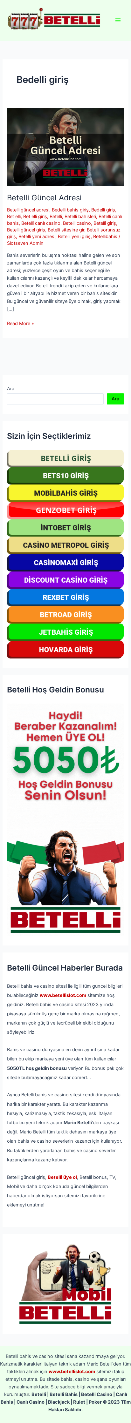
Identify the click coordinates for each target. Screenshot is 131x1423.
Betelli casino (77, 223)
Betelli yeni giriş (74, 236)
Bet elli (14, 216)
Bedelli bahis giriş (70, 210)
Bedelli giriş (103, 210)
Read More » (20, 323)
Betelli (56, 216)
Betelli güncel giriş (26, 230)
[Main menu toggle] (118, 20)
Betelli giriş (104, 223)
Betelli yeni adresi (36, 236)
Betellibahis (105, 236)
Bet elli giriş (35, 216)
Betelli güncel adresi (28, 210)
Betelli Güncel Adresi (44, 197)
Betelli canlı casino (40, 223)
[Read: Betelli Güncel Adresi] (65, 147)
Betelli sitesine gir (66, 230)
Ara (10, 388)
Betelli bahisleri (80, 216)
